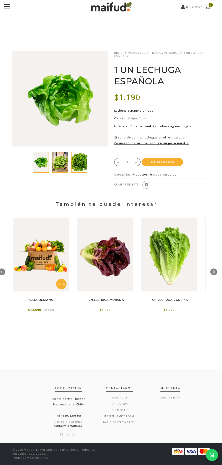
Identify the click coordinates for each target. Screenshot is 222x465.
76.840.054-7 (119, 409)
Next (213, 271)
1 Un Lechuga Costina (169, 299)
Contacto (119, 397)
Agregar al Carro (162, 162)
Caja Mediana (41, 299)
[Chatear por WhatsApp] (212, 455)
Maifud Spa (119, 403)
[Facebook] (146, 185)
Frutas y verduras (164, 52)
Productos (136, 52)
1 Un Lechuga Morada (105, 299)
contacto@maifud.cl (68, 426)
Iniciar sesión (170, 397)
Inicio (118, 52)
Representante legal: (119, 416)
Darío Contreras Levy (119, 422)
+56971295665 (71, 416)
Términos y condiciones (30, 458)
